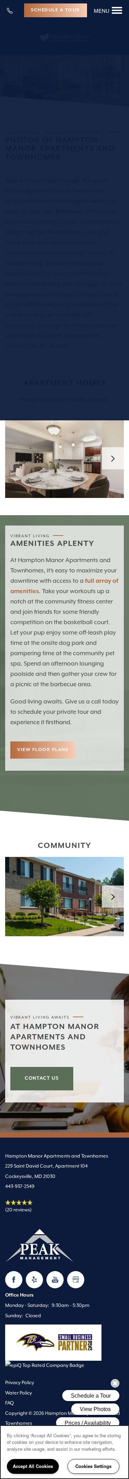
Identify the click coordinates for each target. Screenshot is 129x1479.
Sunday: (14, 1316)
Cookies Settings (93, 1466)
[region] (64, 1452)
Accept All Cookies (33, 1466)
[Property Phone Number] (12, 10)
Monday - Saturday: (27, 1305)
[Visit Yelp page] (34, 1279)
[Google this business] (75, 1279)
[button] (55, 10)
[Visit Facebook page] (13, 1279)
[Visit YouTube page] (55, 1279)
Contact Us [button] (42, 1078)
